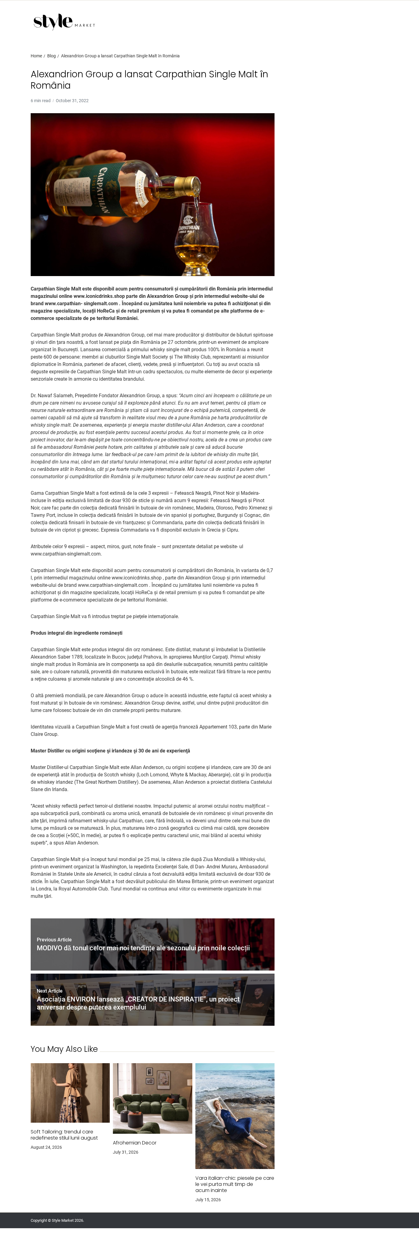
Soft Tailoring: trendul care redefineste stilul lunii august (64, 1135)
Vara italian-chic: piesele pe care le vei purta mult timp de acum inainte (234, 1184)
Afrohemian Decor (134, 1143)
